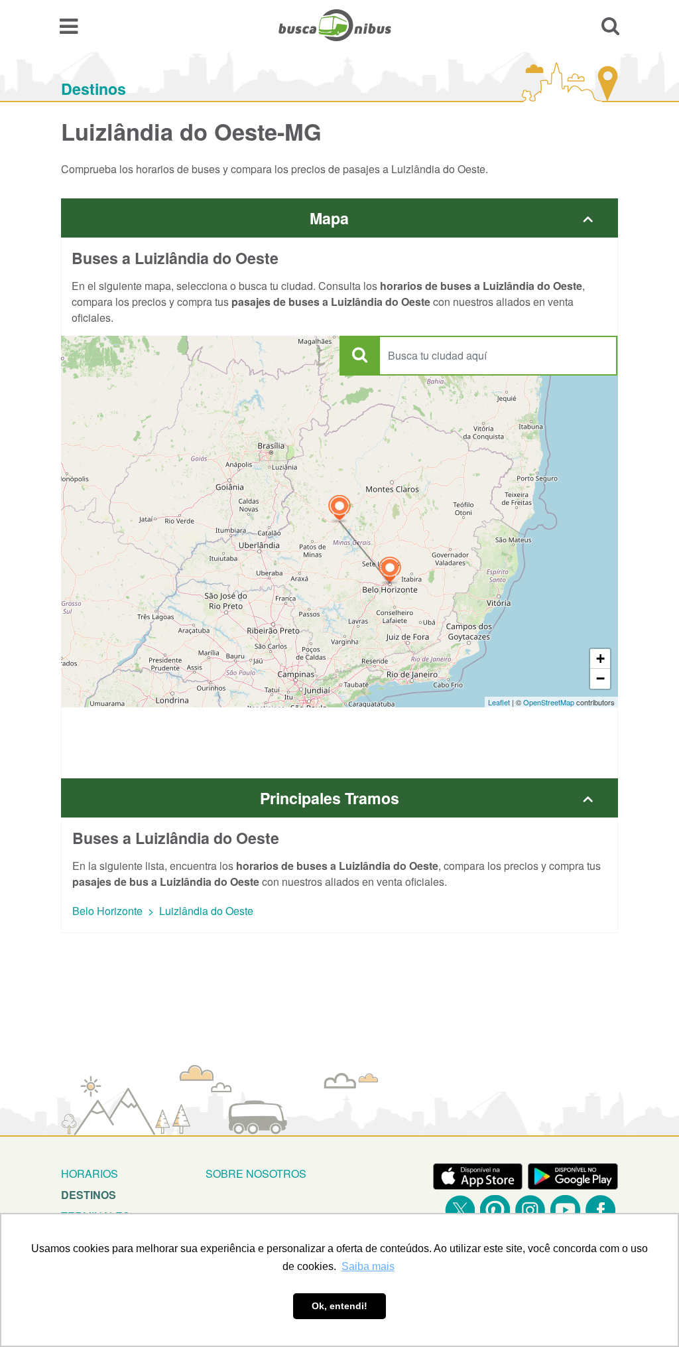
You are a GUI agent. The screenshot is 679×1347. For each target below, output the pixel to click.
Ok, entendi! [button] (339, 1306)
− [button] (600, 678)
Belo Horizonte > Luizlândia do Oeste (162, 910)
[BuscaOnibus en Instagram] (530, 1210)
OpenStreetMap (548, 702)
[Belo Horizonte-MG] (390, 571)
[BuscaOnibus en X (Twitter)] (459, 1210)
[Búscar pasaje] (610, 25)
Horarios (89, 1173)
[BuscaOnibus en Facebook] (600, 1210)
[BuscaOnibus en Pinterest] (495, 1210)
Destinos (93, 89)
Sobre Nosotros (256, 1173)
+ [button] (600, 658)
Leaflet (499, 702)
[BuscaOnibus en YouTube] (565, 1210)
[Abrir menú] (68, 25)
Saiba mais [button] (368, 1266)
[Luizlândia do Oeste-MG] (339, 509)
